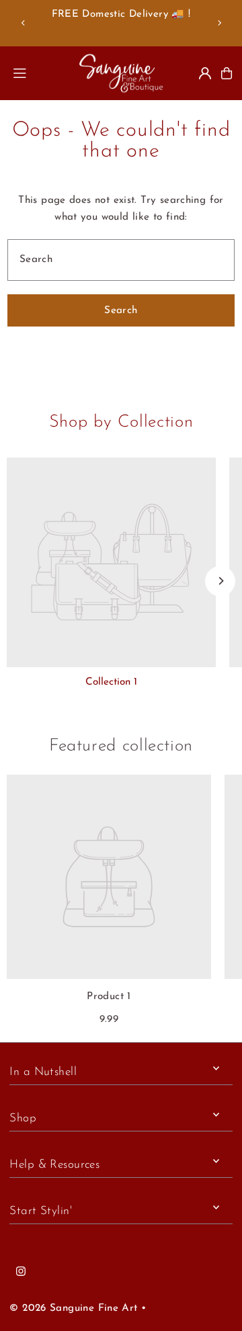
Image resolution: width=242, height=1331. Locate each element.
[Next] (219, 23)
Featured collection (121, 746)
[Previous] (23, 23)
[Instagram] (21, 1272)
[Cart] (226, 73)
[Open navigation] (39, 72)
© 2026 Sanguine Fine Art (73, 1308)
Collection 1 (111, 682)
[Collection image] (111, 562)
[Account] (205, 73)
